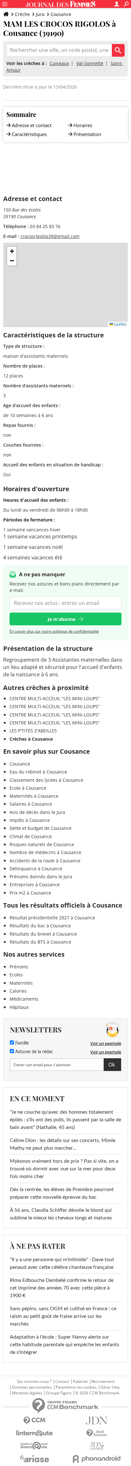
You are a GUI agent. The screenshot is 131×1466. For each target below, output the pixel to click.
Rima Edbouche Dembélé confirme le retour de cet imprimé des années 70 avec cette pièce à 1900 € (62, 1288)
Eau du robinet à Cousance (38, 772)
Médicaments (24, 999)
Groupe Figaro (59, 1393)
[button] (12, 251)
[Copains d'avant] (34, 1446)
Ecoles (16, 975)
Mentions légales (27, 1393)
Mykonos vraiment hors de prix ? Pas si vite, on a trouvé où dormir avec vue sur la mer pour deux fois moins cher (64, 1169)
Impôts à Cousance (30, 820)
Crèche (22, 14)
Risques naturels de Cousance (42, 844)
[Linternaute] (34, 1433)
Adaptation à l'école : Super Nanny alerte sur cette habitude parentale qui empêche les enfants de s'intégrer (64, 1344)
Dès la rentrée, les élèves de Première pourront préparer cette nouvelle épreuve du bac (62, 1193)
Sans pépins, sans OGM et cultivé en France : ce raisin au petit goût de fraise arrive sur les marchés (63, 1316)
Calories (18, 991)
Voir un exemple (105, 1043)
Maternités (21, 983)
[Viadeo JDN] (97, 1446)
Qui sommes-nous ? (34, 1381)
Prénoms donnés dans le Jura (41, 876)
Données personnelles (32, 1387)
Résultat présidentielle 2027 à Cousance (52, 918)
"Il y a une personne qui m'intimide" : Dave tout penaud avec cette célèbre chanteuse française (62, 1263)
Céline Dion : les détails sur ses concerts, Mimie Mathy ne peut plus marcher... (62, 1144)
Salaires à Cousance (31, 804)
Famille (21, 1043)
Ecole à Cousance (28, 788)
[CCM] (34, 1421)
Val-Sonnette (89, 63)
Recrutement (103, 1381)
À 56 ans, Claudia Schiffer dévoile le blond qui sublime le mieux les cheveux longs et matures (61, 1214)
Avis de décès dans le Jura (37, 812)
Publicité (80, 1381)
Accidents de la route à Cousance (45, 861)
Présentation (87, 134)
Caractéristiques (29, 134)
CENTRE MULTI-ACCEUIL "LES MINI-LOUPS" (55, 698)
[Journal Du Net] (97, 1421)
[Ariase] (34, 1458)
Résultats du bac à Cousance (40, 926)
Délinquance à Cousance (36, 869)
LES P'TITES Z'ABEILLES (33, 731)
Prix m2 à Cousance (30, 893)
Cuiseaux (59, 63)
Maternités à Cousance (34, 796)
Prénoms (19, 967)
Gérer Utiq (109, 1387)
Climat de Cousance (31, 836)
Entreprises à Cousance (35, 884)
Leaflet (119, 324)
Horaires (82, 125)
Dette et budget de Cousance (41, 828)
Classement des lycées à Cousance (46, 780)
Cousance (61, 14)
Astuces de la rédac (33, 1052)
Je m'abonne (61, 619)
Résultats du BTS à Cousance (40, 942)
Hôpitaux (19, 1007)
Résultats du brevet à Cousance (43, 934)
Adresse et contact (32, 125)
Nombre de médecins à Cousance (45, 852)
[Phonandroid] (97, 1459)
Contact (62, 1381)
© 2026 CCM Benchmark (97, 1393)
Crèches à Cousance (31, 739)
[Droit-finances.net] (97, 1433)
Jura (40, 14)
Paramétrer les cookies (76, 1387)
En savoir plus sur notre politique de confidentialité (54, 631)
